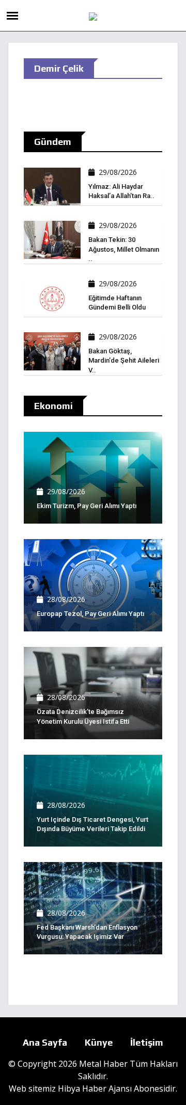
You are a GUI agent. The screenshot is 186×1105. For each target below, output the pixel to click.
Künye (99, 1042)
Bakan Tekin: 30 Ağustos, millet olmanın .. (123, 249)
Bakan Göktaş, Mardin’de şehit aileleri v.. (123, 360)
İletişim (146, 1042)
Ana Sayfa (45, 1042)
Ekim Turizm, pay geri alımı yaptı (86, 506)
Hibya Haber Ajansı (95, 1088)
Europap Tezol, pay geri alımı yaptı (90, 614)
